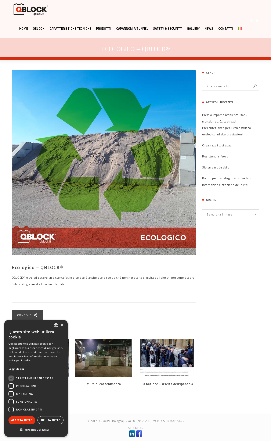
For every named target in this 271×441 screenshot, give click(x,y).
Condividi (25, 315)
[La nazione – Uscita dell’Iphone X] (167, 358)
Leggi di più (16, 369)
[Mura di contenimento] (103, 358)
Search (255, 86)
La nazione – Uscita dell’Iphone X (167, 383)
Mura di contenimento (104, 383)
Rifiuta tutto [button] (50, 420)
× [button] (62, 325)
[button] (36, 430)
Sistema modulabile (216, 167)
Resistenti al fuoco (215, 156)
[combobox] (56, 325)
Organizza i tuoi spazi (217, 145)
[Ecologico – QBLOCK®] (104, 162)
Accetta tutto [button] (22, 420)
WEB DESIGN (161, 421)
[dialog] (36, 378)
